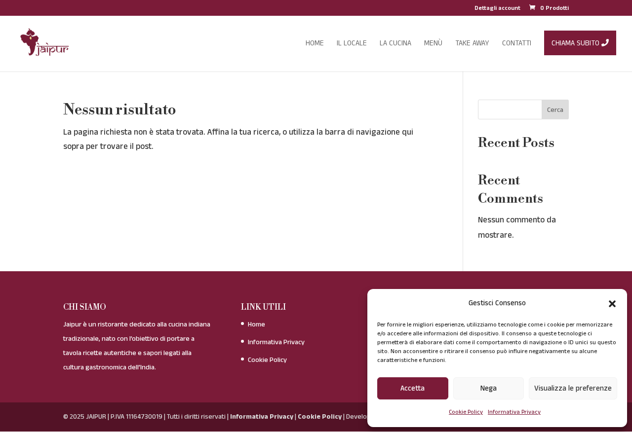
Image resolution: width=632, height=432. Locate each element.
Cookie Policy (466, 412)
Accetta (412, 388)
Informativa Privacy (514, 412)
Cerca (555, 110)
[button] (612, 304)
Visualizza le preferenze (573, 388)
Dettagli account (497, 8)
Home (256, 324)
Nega (488, 388)
